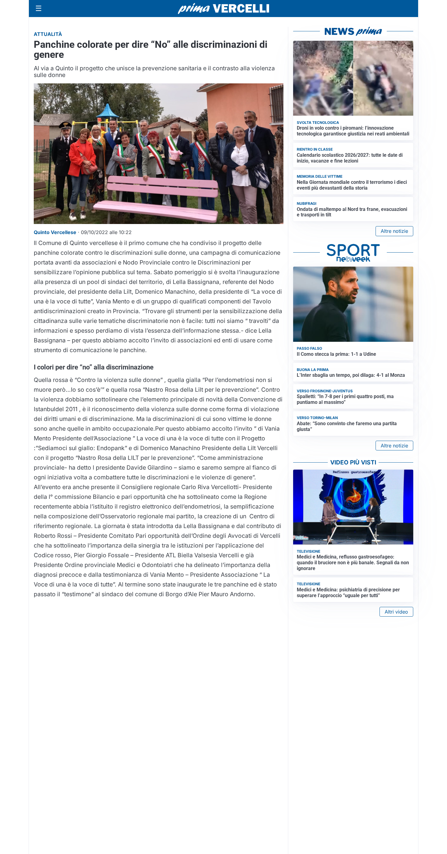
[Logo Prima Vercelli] (223, 8)
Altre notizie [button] (394, 231)
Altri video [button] (396, 612)
